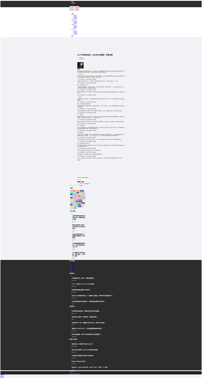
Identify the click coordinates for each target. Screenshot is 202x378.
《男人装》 (74, 264)
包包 (75, 192)
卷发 (80, 192)
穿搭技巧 (81, 57)
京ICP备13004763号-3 (74, 372)
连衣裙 (72, 206)
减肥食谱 (82, 190)
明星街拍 (80, 199)
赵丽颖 (82, 204)
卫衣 (77, 192)
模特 (77, 201)
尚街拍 (77, 371)
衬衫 (74, 204)
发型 (83, 192)
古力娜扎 (75, 194)
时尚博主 (79, 197)
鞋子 (83, 206)
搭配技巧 (75, 197)
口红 (71, 194)
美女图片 (73, 265)
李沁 (84, 199)
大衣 (84, 194)
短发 (71, 204)
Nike (71, 190)
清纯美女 (79, 202)
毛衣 (76, 202)
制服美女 (73, 267)
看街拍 (73, 14)
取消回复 (79, 181)
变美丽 (73, 24)
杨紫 (74, 201)
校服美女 (73, 269)
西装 (79, 204)
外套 (81, 194)
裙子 (77, 204)
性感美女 (73, 268)
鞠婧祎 (72, 208)
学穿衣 (73, 19)
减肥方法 (77, 190)
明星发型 (75, 199)
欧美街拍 (80, 201)
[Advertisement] (101, 45)
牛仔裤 (83, 202)
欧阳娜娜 (72, 202)
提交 (83, 181)
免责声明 (73, 2)
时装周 (72, 199)
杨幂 (71, 201)
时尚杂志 (83, 197)
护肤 (71, 197)
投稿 (72, 1)
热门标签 (73, 3)
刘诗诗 (72, 192)
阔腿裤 (79, 206)
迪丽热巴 (75, 206)
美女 (72, 29)
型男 (78, 194)
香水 (75, 208)
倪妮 (74, 190)
